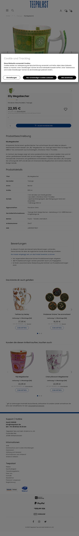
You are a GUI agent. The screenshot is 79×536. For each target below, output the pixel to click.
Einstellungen (11, 78)
